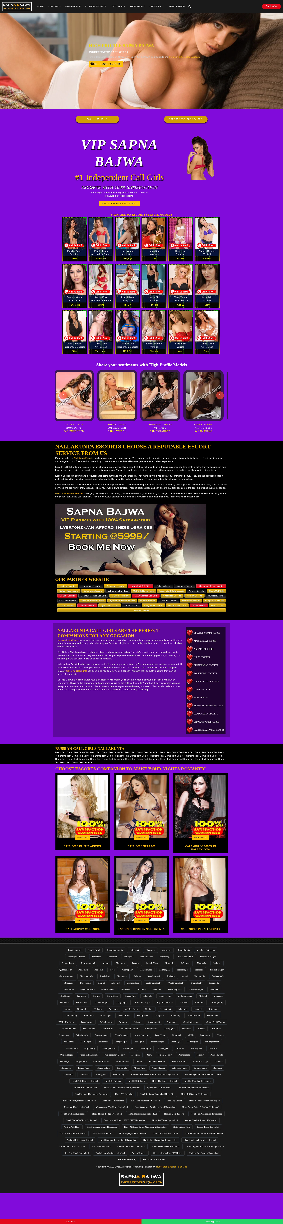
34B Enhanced (200, 837)
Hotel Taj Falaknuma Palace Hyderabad (122, 1087)
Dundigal (176, 1035)
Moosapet (218, 996)
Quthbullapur (65, 970)
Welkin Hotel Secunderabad (80, 1140)
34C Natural (82, 920)
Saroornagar (182, 970)
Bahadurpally (106, 1022)
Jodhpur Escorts (184, 586)
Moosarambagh (88, 963)
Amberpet (166, 950)
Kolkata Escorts (67, 605)
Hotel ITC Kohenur (136, 1081)
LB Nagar (185, 963)
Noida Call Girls (216, 591)
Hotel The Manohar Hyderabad (145, 1101)
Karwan (96, 996)
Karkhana (81, 996)
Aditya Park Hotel (72, 1127)
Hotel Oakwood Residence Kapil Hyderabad (155, 1107)
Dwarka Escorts (141, 610)
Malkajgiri (120, 963)
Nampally (201, 963)
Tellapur (98, 1009)
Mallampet (128, 1048)
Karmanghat (164, 970)
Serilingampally (212, 1042)
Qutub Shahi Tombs (215, 1022)
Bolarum (213, 1048)
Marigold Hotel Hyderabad (76, 1107)
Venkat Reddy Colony (114, 1055)
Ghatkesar (125, 989)
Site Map (182, 1166)
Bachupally (199, 976)
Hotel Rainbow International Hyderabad (118, 1140)
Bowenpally (85, 983)
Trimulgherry (217, 1002)
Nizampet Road (109, 1048)
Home (40, 6)
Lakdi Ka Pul (118, 6)
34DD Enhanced (200, 920)
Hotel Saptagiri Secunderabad (133, 1133)
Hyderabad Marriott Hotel (159, 1087)
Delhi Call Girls (199, 605)
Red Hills (98, 970)
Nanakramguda (102, 1002)
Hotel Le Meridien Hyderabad (197, 1081)
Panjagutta (64, 1035)
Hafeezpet (134, 950)
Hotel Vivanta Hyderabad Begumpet (91, 1094)
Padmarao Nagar (142, 1002)
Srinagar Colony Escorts (208, 706)
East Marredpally (154, 983)
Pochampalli (184, 1055)
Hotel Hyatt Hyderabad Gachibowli (79, 1101)
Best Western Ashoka (102, 1133)
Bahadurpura (87, 1022)
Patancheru (103, 1042)
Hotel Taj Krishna (113, 1081)
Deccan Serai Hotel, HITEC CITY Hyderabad (124, 1120)
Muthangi (64, 1061)
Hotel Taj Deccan (174, 1101)
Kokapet (198, 1009)
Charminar (150, 950)
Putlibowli (83, 970)
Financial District (157, 1061)
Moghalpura (81, 1061)
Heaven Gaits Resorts (174, 1114)
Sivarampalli (154, 1022)
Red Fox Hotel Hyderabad (77, 1153)
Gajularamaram (87, 989)
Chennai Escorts (87, 605)
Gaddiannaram (66, 976)
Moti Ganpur (89, 1028)
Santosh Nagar (217, 970)
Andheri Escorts (67, 586)
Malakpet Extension (206, 950)
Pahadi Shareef (69, 1028)
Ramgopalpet (121, 1042)
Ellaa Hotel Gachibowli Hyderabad (200, 1140)
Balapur (135, 963)
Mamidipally (118, 1074)
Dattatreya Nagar (179, 1068)
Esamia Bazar (68, 963)
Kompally (170, 963)
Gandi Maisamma (191, 1022)
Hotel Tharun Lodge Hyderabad (107, 1114)
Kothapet (217, 963)
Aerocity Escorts (196, 591)
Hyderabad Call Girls (140, 586)
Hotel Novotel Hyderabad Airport (204, 1101)
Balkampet (66, 1068)
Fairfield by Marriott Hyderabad (110, 1153)
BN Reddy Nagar (66, 1022)
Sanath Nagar (152, 963)
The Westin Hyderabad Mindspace (193, 1087)
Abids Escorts (202, 657)
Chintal (101, 983)
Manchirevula (122, 1061)
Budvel (139, 1061)
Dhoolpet (115, 983)
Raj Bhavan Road (165, 1002)
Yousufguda (192, 1042)
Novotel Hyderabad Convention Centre (203, 1074)
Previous (63, 395)
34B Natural (82, 837)
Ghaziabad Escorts (172, 596)
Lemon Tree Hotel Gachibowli (131, 1146)
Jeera (149, 1055)
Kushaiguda (130, 996)
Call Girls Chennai (168, 600)
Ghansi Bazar (107, 989)
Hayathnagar (165, 956)
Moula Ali (64, 1002)
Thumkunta (67, 1074)
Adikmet (138, 1022)
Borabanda (172, 1022)
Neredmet (96, 956)
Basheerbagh (218, 976)
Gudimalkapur (193, 1015)
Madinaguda (196, 1048)
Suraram (123, 1022)
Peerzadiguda (216, 1055)
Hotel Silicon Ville (181, 1127)
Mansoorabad (146, 970)
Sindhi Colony (165, 1055)
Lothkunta (89, 1015)
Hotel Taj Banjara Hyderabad (194, 1094)
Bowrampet (105, 1015)
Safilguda (216, 1028)
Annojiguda (169, 1028)
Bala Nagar (160, 1035)
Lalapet (137, 976)
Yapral (67, 1009)
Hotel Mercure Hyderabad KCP (143, 1114)
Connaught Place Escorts (211, 586)
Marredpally (197, 983)
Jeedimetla (214, 989)
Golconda (141, 989)
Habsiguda (129, 956)
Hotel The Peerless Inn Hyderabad (206, 1114)
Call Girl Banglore (67, 600)
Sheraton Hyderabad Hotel (165, 1133)
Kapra (112, 970)
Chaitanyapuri (74, 950)
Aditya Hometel (139, 1153)
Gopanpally (89, 1048)
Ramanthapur (146, 956)
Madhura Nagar (185, 996)
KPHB (191, 1035)
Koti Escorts (201, 698)
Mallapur (171, 976)
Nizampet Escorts (204, 649)
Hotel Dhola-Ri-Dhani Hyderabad (81, 1120)
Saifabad (184, 1002)
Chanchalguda (86, 976)
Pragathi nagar (101, 1035)
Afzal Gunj (105, 976)
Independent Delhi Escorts (171, 591)
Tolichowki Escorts (205, 673)
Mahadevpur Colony (128, 1028)
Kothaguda (213, 1009)
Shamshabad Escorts (206, 665)
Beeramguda (145, 1048)
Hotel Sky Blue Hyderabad (73, 1114)
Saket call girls (163, 586)
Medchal (203, 996)
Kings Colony (103, 1068)
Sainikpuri (199, 1002)
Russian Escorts (95, 6)
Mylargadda (142, 1015)
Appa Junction (141, 1035)
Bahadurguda (82, 1035)
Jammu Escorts (131, 605)
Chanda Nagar (121, 1035)
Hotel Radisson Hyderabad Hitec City (157, 1094)
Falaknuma (69, 989)
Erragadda (214, 983)
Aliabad (201, 1028)
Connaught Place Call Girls (93, 596)
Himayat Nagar (196, 989)
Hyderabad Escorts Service (122, 600)
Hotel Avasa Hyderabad (113, 1101)
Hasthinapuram (175, 989)
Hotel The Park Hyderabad (164, 1081)
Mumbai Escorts (215, 596)
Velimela (219, 1061)
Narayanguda (122, 1002)
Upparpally (82, 1009)
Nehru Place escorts (68, 591)
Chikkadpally (71, 1015)
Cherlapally (127, 970)
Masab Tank (212, 1015)
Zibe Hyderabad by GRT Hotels (167, 1153)
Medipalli (135, 1055)
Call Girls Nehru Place (118, 591)
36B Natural (141, 920)
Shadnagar (175, 1042)
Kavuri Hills (107, 1028)
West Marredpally (176, 983)
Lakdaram (84, 1074)
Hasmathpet (165, 1009)
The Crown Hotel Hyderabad (73, 1133)
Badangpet (163, 1048)
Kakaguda (182, 1009)
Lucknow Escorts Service (92, 600)
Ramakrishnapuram (89, 1055)
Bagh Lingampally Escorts (209, 730)
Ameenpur (113, 1009)
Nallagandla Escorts (206, 681)
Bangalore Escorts (115, 586)
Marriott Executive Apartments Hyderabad (204, 1133)
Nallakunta (69, 1042)
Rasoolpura (139, 1042)
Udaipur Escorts (67, 596)
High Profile (73, 6)
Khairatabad (137, 6)
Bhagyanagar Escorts (206, 722)
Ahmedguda (139, 1068)
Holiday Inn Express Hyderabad (204, 1153)
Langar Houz (165, 996)
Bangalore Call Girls (214, 600)
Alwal (185, 976)
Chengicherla (151, 1028)
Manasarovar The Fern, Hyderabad (112, 1107)
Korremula (122, 1068)
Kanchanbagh (154, 976)
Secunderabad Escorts (207, 633)
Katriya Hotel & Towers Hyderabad (201, 1120)
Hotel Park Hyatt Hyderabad (85, 1081)
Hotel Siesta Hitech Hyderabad (166, 1146)
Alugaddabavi (158, 1068)
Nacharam (112, 956)
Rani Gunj (175, 1015)
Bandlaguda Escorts (206, 714)
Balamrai (217, 1068)
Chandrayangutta (115, 950)
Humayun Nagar (207, 956)
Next (220, 395)
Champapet (122, 976)
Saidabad (199, 970)
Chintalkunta (184, 950)
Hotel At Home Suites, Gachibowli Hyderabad (145, 1127)
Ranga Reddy (84, 1068)
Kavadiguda (112, 996)
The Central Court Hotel (154, 1159)
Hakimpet (156, 989)
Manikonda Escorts (205, 641)
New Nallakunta (179, 1061)
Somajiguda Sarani (76, 956)
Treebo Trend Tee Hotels (208, 1127)
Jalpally (200, 1055)
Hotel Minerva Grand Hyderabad (102, 1127)
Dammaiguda (133, 983)
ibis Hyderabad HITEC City (72, 1146)
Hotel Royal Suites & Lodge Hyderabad (200, 1107)
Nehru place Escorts (92, 591)
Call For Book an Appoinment (120, 203)
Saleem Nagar (157, 1042)
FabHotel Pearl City (127, 1159)
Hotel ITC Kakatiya (124, 1094)
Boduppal (179, 1048)
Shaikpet (149, 1009)
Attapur (105, 963)
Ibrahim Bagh (200, 1068)
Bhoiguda (68, 983)
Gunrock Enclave (101, 1061)
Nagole (220, 1035)
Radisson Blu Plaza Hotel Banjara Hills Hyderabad (154, 1074)
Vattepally (159, 1015)
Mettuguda (205, 1035)
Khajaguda (101, 1074)
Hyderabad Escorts (91, 586)
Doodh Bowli (94, 950)
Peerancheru (72, 1048)
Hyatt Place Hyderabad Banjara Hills (160, 1140)
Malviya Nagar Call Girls (146, 596)
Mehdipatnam (177, 6)
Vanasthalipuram (185, 956)
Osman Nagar (66, 1055)
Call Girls (54, 6)
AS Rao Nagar (131, 1009)
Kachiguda (65, 996)
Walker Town (124, 1015)
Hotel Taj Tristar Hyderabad (165, 1120)
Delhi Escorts (217, 605)
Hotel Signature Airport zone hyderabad (205, 1146)
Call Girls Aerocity (120, 596)
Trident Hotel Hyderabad (85, 1087)
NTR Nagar (85, 1042)
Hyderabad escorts (191, 600)
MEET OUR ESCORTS (107, 63)
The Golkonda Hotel (101, 1146)
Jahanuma (186, 1028)
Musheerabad (82, 1002)
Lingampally (156, 6)
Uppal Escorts (202, 689)
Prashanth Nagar (200, 1061)
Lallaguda (147, 996)
